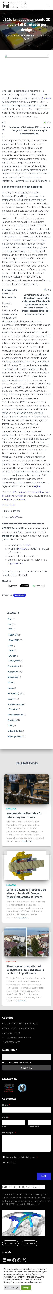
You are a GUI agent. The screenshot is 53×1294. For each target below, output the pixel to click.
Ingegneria (13, 672)
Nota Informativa (9, 1162)
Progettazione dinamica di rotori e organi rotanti (23, 815)
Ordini (11, 699)
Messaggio (9, 1132)
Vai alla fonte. (9, 505)
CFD (9, 624)
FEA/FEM (12, 656)
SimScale (12, 720)
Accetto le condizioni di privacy (22, 1157)
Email (5, 1117)
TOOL (10, 725)
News (10, 688)
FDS (10, 629)
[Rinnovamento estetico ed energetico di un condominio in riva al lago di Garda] (26, 942)
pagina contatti (15, 563)
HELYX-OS (13, 635)
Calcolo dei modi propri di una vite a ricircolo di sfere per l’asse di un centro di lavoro (26, 893)
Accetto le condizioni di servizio (18, 1063)
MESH (10, 682)
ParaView (13, 709)
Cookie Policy (30, 1243)
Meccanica (13, 677)
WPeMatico (17, 517)
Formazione (13, 666)
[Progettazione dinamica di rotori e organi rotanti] (26, 789)
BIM (9, 619)
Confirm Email (33, 1126)
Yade (11, 650)
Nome (6, 1105)
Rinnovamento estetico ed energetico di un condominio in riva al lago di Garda (25, 970)
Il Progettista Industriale (14, 499)
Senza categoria (15, 715)
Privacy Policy (10, 1243)
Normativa (19, 595)
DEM (10, 646)
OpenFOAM (14, 640)
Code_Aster (14, 661)
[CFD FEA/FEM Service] (16, 4)
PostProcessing (15, 704)
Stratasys (46, 98)
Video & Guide (14, 731)
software (22, 548)
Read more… (27, 841)
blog (28, 545)
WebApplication (15, 736)
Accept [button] (26, 1287)
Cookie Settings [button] (11, 1287)
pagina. (37, 486)
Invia (43, 1176)
